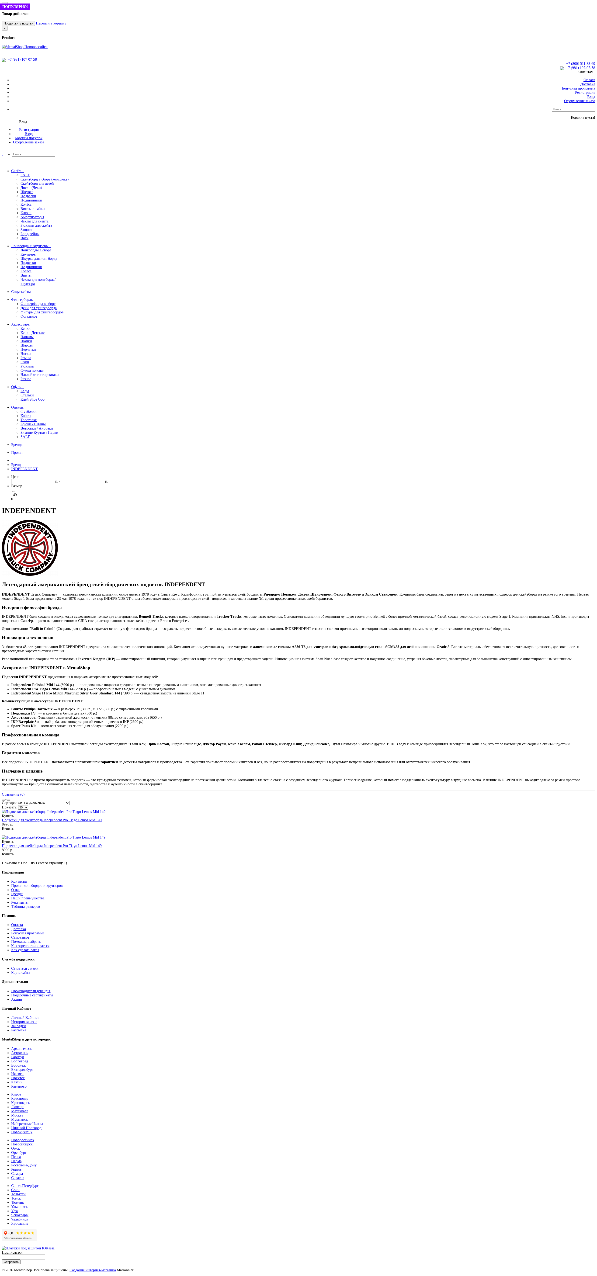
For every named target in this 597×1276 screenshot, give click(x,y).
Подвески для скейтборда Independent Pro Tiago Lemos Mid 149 (52, 820)
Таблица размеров (25, 906)
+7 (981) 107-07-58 (22, 59)
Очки (25, 362)
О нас (15, 890)
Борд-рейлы (30, 234)
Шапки (26, 341)
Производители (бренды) (31, 991)
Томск (16, 1198)
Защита (26, 230)
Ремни (26, 358)
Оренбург (19, 1153)
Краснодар (19, 1098)
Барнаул (17, 1057)
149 (14, 495)
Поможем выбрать (26, 941)
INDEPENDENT (24, 469)
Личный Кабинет (25, 1017)
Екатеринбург (22, 1069)
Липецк (17, 1107)
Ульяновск (19, 1207)
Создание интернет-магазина (92, 1270)
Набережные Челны (27, 1124)
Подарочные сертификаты (32, 995)
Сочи (15, 1190)
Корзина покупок (28, 138)
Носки (26, 354)
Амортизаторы (32, 217)
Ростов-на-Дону (24, 1165)
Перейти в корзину (51, 23)
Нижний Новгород (26, 1128)
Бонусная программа (578, 88)
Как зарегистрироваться (30, 946)
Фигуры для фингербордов (42, 312)
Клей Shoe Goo (33, 399)
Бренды (17, 894)
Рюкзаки (27, 366)
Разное (26, 379)
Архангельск (21, 1049)
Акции (16, 999)
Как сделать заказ (25, 950)
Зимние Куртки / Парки (39, 432)
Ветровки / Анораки (37, 428)
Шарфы (27, 345)
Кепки (26, 328)
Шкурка (27, 192)
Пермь (16, 1161)
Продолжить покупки (18, 23)
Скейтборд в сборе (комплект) (45, 179)
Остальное (29, 316)
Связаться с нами (24, 968)
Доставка (587, 84)
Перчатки (28, 349)
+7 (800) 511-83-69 (580, 64)
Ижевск (17, 1074)
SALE (25, 175)
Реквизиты (19, 902)
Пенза (16, 1157)
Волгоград (19, 1061)
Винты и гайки (33, 209)
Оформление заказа (579, 101)
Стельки (27, 395)
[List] (4, 800)
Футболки (29, 411)
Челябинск (19, 1219)
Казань (16, 1082)
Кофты (26, 416)
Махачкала (19, 1111)
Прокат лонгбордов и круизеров (37, 886)
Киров (16, 1094)
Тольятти (18, 1194)
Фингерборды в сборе (38, 304)
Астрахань (19, 1053)
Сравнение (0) (13, 794)
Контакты (19, 881)
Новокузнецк (21, 1132)
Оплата (589, 80)
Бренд (16, 465)
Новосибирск (22, 1144)
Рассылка (18, 1030)
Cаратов (17, 1178)
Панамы (27, 337)
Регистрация (585, 92)
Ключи (26, 213)
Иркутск (18, 1078)
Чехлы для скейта (35, 221)
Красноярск (20, 1103)
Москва (17, 1115)
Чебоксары (19, 1215)
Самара (17, 1173)
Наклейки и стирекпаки (40, 375)
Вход (591, 97)
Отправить (11, 1262)
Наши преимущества (28, 898)
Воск (24, 238)
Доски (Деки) (31, 188)
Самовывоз (20, 937)
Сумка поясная (32, 370)
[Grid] (8, 800)
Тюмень (17, 1202)
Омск (15, 1148)
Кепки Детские (33, 333)
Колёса (26, 204)
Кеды (25, 391)
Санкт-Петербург (25, 1186)
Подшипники (31, 200)
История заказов (24, 1022)
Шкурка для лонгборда (39, 258)
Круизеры (28, 254)
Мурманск (19, 1119)
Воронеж (18, 1065)
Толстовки (29, 420)
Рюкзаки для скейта (36, 225)
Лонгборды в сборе (36, 250)
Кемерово (19, 1086)
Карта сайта (20, 972)
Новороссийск (22, 1140)
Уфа (14, 1211)
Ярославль (19, 1223)
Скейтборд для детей (37, 183)
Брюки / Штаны (33, 424)
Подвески (28, 196)
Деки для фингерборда (39, 308)
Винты (26, 275)
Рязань (16, 1169)
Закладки (18, 1026)
